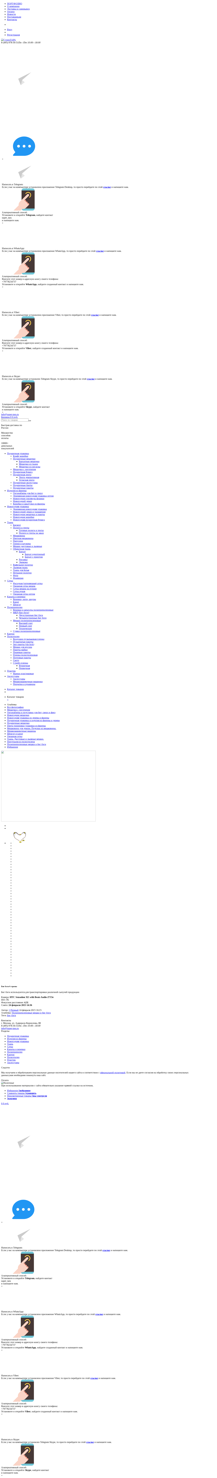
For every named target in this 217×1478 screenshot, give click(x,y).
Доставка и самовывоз (18, 9)
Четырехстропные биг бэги (32, 618)
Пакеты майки (20, 649)
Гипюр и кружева (22, 543)
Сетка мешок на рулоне (25, 588)
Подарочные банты (22, 485)
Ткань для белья (21, 570)
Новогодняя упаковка (18, 506)
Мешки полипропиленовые (27, 620)
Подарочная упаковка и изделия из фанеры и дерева (33, 720)
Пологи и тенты (21, 527)
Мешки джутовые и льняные (27, 546)
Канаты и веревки (16, 596)
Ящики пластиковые (23, 673)
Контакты (12, 19)
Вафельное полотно (23, 565)
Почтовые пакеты (22, 657)
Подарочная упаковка (18, 453)
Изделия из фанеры (17, 490)
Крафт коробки (20, 456)
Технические (25, 628)
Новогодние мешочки (18, 715)
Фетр (15, 575)
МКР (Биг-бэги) (21, 612)
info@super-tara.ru (10, 414)
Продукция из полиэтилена (21, 741)
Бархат (22, 551)
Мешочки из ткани (28, 464)
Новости (11, 14)
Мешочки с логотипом (24, 469)
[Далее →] (48, 820)
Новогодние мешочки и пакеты (29, 514)
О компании (13, 6)
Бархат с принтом (34, 557)
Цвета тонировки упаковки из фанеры (26, 725)
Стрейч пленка (20, 663)
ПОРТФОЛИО (14, 3)
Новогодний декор (22, 501)
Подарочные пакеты (23, 488)
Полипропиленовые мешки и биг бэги (26, 744)
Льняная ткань (20, 567)
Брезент (17, 525)
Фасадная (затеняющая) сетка (28, 583)
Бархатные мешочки (29, 461)
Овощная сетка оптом (24, 594)
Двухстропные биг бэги (31, 615)
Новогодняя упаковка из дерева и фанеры (28, 718)
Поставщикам (14, 17)
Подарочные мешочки (24, 459)
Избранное (12, 747)
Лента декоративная (29, 477)
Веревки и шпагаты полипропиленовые (33, 610)
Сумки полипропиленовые (26, 631)
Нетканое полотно (22, 573)
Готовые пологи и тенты (31, 530)
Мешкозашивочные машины (21, 731)
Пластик (11, 671)
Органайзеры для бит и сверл (28, 493)
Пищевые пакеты (22, 652)
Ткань (10, 522)
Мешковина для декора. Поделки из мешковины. (31, 728)
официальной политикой (112, 1072)
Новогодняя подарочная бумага (29, 520)
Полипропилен (14, 607)
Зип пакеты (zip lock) (23, 644)
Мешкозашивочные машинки (28, 681)
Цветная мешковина (23, 538)
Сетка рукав (19, 591)
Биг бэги (11, 1015)
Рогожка (23, 559)
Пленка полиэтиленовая (25, 655)
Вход (9, 29)
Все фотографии (15, 707)
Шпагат (17, 604)
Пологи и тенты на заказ (31, 533)
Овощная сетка (14, 736)
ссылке (107, 187)
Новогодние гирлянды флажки (28, 498)
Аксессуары (13, 676)
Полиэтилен (13, 636)
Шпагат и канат (15, 733)
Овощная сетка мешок (24, 586)
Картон (10, 634)
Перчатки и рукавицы (24, 684)
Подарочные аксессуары (25, 482)
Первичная (24, 668)
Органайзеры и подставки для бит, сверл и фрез (31, 712)
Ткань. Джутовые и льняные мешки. (25, 739)
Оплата (10, 11)
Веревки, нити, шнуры (24, 599)
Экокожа (23, 562)
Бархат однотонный (35, 554)
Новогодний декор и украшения (29, 512)
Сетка (10, 581)
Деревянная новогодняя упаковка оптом (33, 496)
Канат (16, 602)
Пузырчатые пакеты (23, 642)
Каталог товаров (15, 689)
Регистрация (13, 35)
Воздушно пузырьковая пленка (28, 639)
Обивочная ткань (21, 549)
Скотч (16, 660)
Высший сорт (26, 623)
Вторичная (24, 665)
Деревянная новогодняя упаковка (30, 509)
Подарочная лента (22, 474)
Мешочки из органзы (29, 466)
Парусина (18, 541)
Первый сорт (25, 626)
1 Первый (14, 1010)
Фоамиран (18, 578)
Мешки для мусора (22, 647)
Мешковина (19, 535)
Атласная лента (26, 480)
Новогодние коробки (23, 517)
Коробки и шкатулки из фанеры (29, 504)
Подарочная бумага (22, 472)
